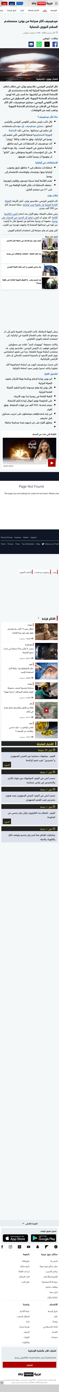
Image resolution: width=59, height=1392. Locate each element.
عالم (56, 1316)
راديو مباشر (25, 1266)
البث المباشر (24, 1276)
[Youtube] (28, 1247)
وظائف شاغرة (52, 1287)
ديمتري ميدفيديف (34, 125)
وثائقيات (26, 1342)
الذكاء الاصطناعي (50, 1326)
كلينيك (27, 1337)
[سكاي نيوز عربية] (42, 3)
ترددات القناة (24, 1271)
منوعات (54, 1337)
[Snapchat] (37, 1247)
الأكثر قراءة (48, 618)
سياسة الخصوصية (50, 1281)
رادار (28, 1321)
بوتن (55, 572)
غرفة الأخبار (25, 1311)
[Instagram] (10, 1247)
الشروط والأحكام (50, 1276)
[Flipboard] (46, 1247)
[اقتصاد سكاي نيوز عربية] (19, 3)
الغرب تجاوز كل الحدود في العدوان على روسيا (30, 219)
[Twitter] (19, 1247)
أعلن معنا (54, 1292)
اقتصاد (55, 1332)
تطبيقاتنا (26, 1261)
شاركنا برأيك (52, 1297)
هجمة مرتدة (24, 1326)
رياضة (55, 1321)
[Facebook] (2, 1247)
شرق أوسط (53, 1311)
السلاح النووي (25, 572)
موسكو (17, 125)
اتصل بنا (54, 1261)
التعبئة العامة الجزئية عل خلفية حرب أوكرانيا (31, 202)
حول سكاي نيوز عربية (49, 1266)
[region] (29, 1388)
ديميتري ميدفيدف (42, 572)
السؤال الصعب (23, 1316)
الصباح (27, 1332)
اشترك (29, 1365)
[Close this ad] (2, 1383)
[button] (55, 44)
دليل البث (25, 1281)
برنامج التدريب (52, 1271)
